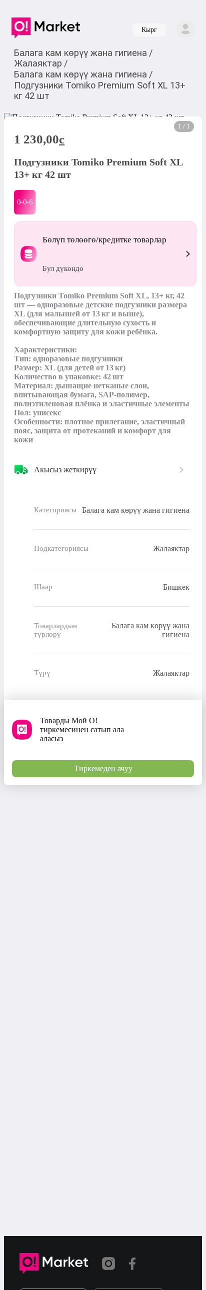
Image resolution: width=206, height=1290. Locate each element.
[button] (46, 29)
